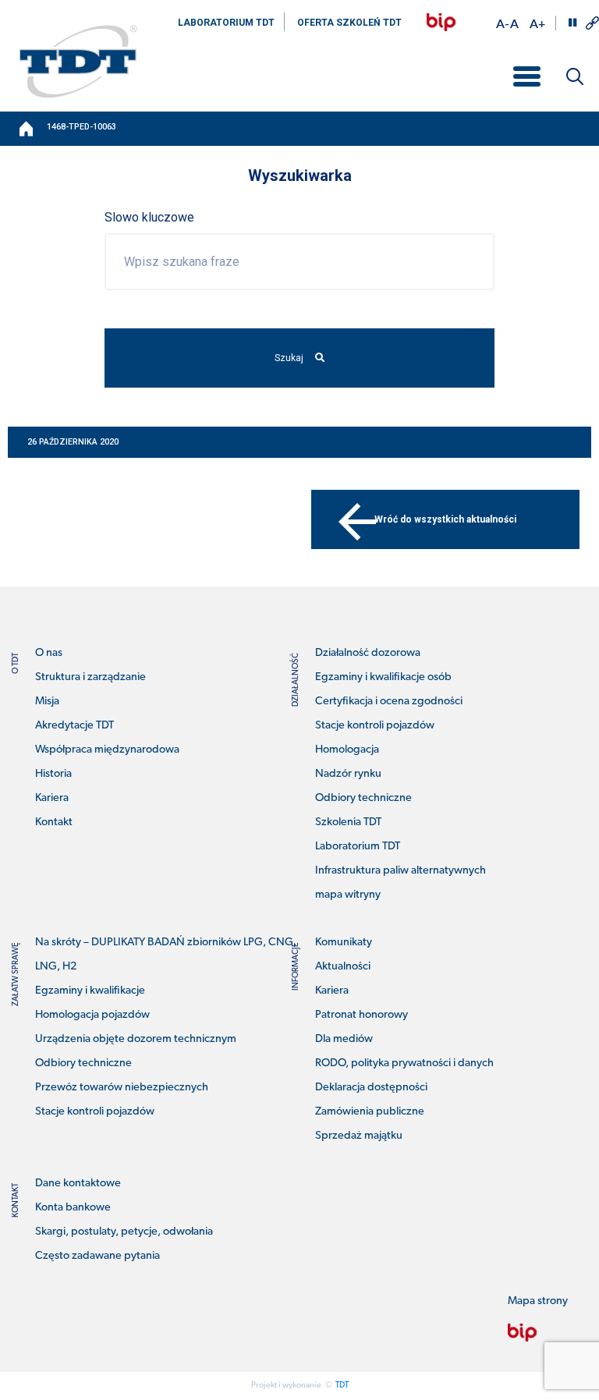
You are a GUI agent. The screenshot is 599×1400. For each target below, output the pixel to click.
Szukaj (289, 358)
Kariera (52, 798)
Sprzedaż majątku (358, 1136)
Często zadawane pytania (97, 1256)
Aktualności (342, 967)
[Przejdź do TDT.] (27, 128)
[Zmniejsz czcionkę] (502, 23)
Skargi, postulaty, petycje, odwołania (124, 1232)
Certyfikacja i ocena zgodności (389, 701)
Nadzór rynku (348, 774)
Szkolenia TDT (348, 822)
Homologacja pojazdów (92, 1015)
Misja (47, 701)
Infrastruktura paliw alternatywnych (400, 871)
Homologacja (347, 750)
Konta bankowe (73, 1208)
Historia (53, 774)
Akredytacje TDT (74, 726)
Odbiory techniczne (363, 798)
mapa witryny (348, 895)
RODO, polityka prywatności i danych (404, 1063)
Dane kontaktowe (78, 1183)
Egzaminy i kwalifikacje (90, 991)
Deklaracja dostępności (371, 1087)
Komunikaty (343, 942)
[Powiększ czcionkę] (537, 23)
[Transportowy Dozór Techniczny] (78, 61)
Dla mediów (344, 1039)
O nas (48, 653)
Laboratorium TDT (357, 846)
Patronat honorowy (361, 1015)
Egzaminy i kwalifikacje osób (383, 677)
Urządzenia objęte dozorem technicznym (135, 1039)
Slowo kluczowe (149, 217)
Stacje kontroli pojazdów (374, 726)
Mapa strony (538, 1301)
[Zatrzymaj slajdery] (572, 23)
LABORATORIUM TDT (226, 22)
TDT (342, 1385)
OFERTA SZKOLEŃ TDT (349, 22)
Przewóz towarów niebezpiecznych (121, 1087)
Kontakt (54, 822)
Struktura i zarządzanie (90, 677)
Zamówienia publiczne (369, 1112)
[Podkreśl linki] (592, 23)
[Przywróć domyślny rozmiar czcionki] (514, 23)
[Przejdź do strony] (441, 22)
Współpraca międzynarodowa (107, 750)
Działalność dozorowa (367, 653)
